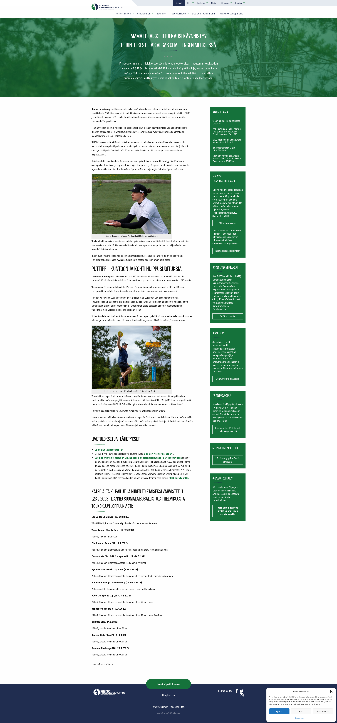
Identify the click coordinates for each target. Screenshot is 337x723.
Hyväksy (279, 711)
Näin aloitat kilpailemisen (227, 250)
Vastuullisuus (179, 13)
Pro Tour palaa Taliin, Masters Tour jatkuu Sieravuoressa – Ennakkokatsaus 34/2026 (226, 131)
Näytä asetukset (323, 711)
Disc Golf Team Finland (203, 13)
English (238, 2)
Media (213, 2)
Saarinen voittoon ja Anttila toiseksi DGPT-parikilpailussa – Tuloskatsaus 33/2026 (227, 158)
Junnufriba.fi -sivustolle (227, 378)
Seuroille (161, 13)
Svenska (225, 2)
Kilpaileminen (143, 13)
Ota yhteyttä (168, 694)
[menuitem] (179, 3)
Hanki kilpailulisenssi (168, 684)
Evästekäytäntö (299, 718)
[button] (331, 691)
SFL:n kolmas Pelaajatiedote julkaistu (226, 122)
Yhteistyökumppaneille (231, 13)
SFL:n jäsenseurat (227, 223)
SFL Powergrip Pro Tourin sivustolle (227, 460)
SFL (189, 2)
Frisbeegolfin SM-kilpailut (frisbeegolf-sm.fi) (227, 429)
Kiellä (301, 711)
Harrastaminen (123, 13)
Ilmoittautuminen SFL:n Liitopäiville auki (223, 149)
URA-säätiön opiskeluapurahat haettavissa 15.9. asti (227, 141)
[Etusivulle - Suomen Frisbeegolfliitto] (107, 8)
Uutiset (179, 2)
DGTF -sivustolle (228, 316)
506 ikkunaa (174, 713)
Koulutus (201, 2)
